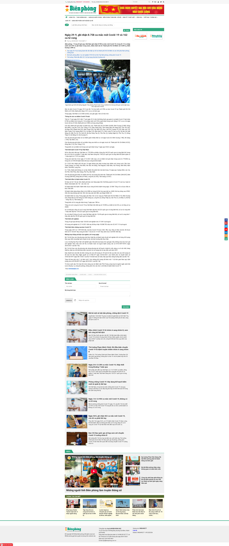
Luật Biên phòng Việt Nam (79, 25)
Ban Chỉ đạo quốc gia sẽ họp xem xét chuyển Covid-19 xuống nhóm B (106, 434)
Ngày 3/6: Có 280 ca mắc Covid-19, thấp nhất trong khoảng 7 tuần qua (106, 366)
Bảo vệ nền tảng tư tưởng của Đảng (102, 25)
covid (90, 274)
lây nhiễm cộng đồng (71, 274)
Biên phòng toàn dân (109, 17)
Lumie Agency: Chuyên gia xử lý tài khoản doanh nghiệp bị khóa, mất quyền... (105, 512)
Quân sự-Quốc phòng (95, 17)
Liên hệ (135, 530)
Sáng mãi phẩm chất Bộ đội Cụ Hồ (82, 20)
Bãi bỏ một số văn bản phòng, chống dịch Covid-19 (108, 313)
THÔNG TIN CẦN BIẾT (73, 496)
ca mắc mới (83, 274)
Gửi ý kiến (126, 307)
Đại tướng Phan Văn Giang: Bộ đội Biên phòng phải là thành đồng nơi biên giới (151, 459)
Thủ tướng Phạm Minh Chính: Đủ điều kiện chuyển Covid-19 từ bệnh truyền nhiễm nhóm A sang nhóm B (108, 349)
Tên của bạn (68, 283)
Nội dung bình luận (70, 290)
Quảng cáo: (140, 528)
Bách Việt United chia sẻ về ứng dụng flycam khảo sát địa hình (122, 512)
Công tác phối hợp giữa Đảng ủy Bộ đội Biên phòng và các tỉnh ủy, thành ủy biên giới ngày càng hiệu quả (151, 480)
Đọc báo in (138, 29)
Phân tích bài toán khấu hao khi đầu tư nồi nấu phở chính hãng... (138, 512)
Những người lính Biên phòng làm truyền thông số (94, 490)
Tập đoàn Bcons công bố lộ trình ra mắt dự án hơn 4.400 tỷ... (89, 512)
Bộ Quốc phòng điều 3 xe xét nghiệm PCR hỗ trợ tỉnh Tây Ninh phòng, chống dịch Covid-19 (94, 55)
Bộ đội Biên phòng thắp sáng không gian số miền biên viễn (151, 468)
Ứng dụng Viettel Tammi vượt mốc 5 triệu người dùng (72, 511)
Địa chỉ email (102, 283)
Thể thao (146, 17)
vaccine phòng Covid (100, 274)
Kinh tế (125, 17)
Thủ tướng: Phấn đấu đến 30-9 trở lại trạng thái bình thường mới (86, 57)
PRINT (127, 30)
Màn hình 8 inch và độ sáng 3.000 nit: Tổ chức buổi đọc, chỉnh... (155, 512)
